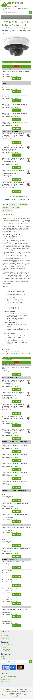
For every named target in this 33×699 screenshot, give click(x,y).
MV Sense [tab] (5, 207)
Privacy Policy (17, 696)
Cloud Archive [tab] (15, 207)
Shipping (3, 656)
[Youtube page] (19, 686)
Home (2, 634)
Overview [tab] (5, 204)
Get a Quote (17, 79)
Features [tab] (13, 204)
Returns (3, 658)
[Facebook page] (14, 686)
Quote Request (5, 638)
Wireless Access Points (7, 644)
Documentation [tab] (7, 210)
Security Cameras (5, 649)
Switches (3, 647)
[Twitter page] (16, 686)
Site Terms (28, 695)
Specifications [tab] (23, 204)
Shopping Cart (4, 635)
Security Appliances (6, 646)
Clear (16, 66)
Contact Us (4, 637)
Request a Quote (13, 76)
